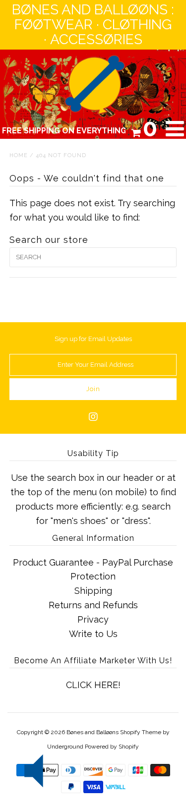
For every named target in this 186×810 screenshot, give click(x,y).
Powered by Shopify (112, 746)
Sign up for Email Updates (93, 339)
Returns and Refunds (93, 605)
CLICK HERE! (93, 685)
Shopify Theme (140, 732)
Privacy (93, 619)
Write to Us (93, 634)
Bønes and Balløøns (92, 732)
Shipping (93, 590)
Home (18, 155)
